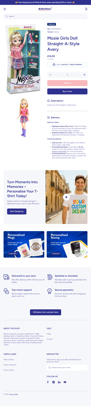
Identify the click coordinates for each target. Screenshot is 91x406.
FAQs (49, 334)
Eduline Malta (13, 394)
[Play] (66, 197)
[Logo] (45, 9)
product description (59, 151)
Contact (50, 339)
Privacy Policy (9, 370)
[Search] (6, 16)
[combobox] (45, 16)
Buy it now (67, 91)
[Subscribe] (84, 368)
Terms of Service (10, 365)
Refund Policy (9, 360)
